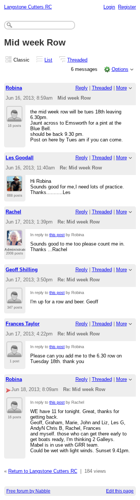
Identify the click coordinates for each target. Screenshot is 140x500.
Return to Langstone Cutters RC (42, 471)
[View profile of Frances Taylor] (14, 353)
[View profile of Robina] (14, 117)
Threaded (77, 60)
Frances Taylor (23, 323)
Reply (81, 88)
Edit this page (120, 491)
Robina (14, 88)
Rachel (13, 212)
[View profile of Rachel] (14, 241)
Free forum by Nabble (28, 491)
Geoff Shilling (22, 269)
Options (120, 69)
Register (127, 7)
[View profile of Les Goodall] (14, 187)
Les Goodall (20, 157)
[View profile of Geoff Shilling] (14, 299)
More (121, 88)
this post (57, 234)
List (48, 60)
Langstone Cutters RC (28, 7)
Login (109, 7)
